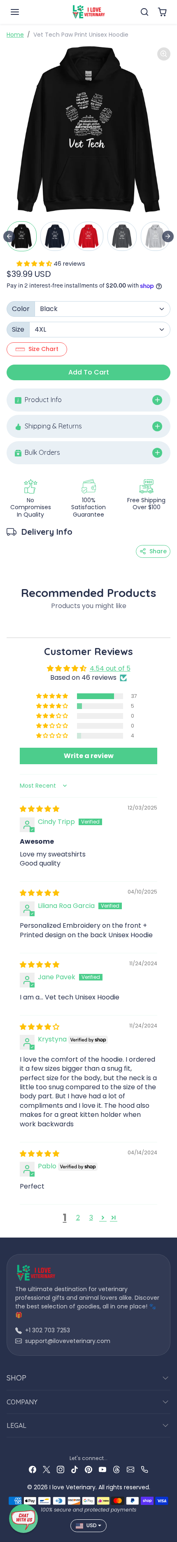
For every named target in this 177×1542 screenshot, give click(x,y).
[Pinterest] (88, 1468)
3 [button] (91, 1217)
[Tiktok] (75, 1468)
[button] (23, 12)
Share (158, 551)
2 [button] (78, 1217)
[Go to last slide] (9, 236)
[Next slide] (168, 236)
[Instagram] (61, 1468)
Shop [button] (16, 1378)
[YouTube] (102, 1468)
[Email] (130, 1468)
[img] (39, 809)
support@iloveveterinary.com (67, 1341)
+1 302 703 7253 (47, 1330)
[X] (47, 1468)
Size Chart (43, 349)
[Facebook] (33, 1468)
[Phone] (144, 1468)
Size (18, 329)
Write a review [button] (89, 755)
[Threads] (116, 1468)
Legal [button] (16, 1425)
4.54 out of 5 (110, 668)
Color (21, 309)
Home (15, 34)
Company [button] (22, 1402)
